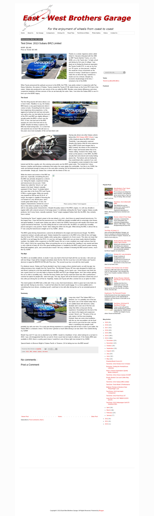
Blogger (101, 510)
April (108, 407)
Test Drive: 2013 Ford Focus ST (115, 395)
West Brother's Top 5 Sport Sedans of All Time (122, 189)
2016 (106, 330)
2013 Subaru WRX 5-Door (84, 137)
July (108, 353)
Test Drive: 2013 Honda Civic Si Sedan (118, 364)
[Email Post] (45, 349)
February (109, 412)
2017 (106, 327)
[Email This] (49, 349)
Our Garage (39, 33)
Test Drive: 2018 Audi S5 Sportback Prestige (121, 304)
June (108, 356)
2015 (106, 333)
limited (35, 351)
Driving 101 (61, 33)
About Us (30, 33)
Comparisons (50, 33)
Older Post (94, 416)
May (108, 359)
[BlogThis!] (51, 349)
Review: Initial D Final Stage (122, 217)
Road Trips (71, 33)
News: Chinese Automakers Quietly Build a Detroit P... (117, 371)
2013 (27, 351)
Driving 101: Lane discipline (122, 254)
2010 (106, 424)
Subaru (40, 351)
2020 (106, 322)
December (110, 340)
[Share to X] (54, 349)
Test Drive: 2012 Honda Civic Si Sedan (116, 268)
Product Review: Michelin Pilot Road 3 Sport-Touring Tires (122, 279)
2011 (106, 421)
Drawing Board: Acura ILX (114, 361)
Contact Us (114, 33)
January (109, 415)
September (110, 348)
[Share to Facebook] (56, 349)
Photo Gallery (96, 33)
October (109, 345)
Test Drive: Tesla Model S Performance (118, 384)
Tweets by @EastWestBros (111, 81)
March (109, 410)
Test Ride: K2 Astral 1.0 (112, 230)
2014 (106, 335)
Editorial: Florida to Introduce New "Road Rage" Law (116, 388)
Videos (105, 33)
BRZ (31, 351)
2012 (106, 418)
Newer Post (25, 416)
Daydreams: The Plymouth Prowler (115, 293)
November (110, 343)
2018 (106, 325)
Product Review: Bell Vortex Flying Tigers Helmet (122, 241)
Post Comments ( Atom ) (36, 420)
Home (23, 33)
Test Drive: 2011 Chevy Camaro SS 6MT (118, 375)
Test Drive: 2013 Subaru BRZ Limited (117, 382)
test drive (45, 351)
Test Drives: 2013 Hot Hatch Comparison (114, 392)
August (109, 351)
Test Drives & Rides (83, 33)
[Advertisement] (120, 53)
